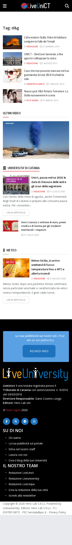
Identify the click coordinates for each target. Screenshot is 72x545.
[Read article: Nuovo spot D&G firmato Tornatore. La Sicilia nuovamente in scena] (12, 96)
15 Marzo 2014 (50, 100)
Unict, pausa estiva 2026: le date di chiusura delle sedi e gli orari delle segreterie (48, 181)
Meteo (10, 262)
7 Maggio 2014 (56, 84)
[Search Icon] (67, 6)
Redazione (32, 46)
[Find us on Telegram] (25, 421)
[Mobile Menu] (5, 6)
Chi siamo (15, 438)
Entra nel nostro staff (22, 449)
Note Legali (13, 410)
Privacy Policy (57, 512)
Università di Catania (14, 180)
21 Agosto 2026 (57, 278)
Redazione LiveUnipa (22, 484)
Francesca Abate (36, 84)
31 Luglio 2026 (57, 191)
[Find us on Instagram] (34, 421)
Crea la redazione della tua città (28, 490)
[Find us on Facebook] (6, 421)
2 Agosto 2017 (49, 63)
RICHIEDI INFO (39, 351)
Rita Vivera (32, 100)
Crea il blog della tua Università (28, 460)
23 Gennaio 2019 (51, 46)
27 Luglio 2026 (31, 235)
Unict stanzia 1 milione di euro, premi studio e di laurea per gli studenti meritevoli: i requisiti (43, 225)
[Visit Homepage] (35, 5)
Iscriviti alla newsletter (22, 495)
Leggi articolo (18, 212)
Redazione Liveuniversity (24, 478)
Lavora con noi (18, 455)
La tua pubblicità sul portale (26, 443)
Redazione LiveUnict (21, 473)
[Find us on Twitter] (15, 421)
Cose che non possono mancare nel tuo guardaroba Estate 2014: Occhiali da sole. (46, 75)
